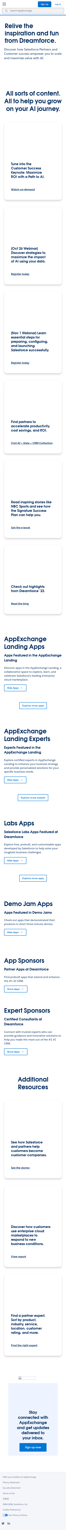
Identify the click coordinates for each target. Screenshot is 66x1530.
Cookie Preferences (12, 1509)
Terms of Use (9, 1493)
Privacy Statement (11, 1482)
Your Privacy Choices (17, 1515)
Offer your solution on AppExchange (19, 1476)
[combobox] (33, 10)
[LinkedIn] (8, 1523)
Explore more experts (33, 797)
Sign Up (44, 4)
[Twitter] (3, 1523)
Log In (58, 4)
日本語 (6, 1498)
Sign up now (33, 1447)
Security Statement (11, 1487)
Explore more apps (33, 705)
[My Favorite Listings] (3, 5)
